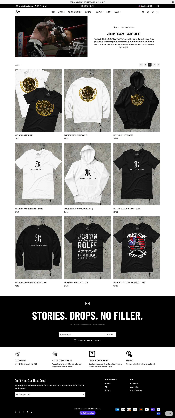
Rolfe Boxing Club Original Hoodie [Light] (78, 209)
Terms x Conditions (136, 390)
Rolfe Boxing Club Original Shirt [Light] (29, 209)
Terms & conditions (94, 340)
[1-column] (141, 65)
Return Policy (134, 383)
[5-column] (158, 65)
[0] (157, 12)
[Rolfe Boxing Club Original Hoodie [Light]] (87, 174)
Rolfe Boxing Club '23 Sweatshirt (75, 135)
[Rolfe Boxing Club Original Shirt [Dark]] (136, 174)
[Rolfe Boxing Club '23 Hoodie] (136, 100)
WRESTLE (99, 12)
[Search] (143, 12)
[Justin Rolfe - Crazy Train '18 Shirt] (87, 247)
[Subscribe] (83, 394)
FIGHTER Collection (74, 12)
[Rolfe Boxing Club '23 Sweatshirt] (87, 100)
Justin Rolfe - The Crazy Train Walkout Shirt (129, 282)
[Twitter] (41, 6)
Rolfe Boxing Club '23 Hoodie (123, 135)
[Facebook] (35, 6)
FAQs (106, 387)
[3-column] (150, 65)
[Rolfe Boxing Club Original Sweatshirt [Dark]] (38, 247)
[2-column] (145, 65)
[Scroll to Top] (171, 407)
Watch (117, 12)
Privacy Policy (134, 387)
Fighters (88, 12)
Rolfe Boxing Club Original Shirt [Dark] (127, 209)
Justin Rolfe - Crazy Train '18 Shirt (76, 282)
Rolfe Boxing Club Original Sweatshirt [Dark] (30, 282)
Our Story (107, 383)
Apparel (60, 12)
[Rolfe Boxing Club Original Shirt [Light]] (38, 174)
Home (53, 12)
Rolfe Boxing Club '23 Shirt (24, 135)
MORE (108, 12)
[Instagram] (38, 6)
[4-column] (154, 65)
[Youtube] (43, 6)
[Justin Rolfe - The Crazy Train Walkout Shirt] (136, 247)
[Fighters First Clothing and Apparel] (17, 12)
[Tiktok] (46, 6)
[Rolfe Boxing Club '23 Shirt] (38, 100)
